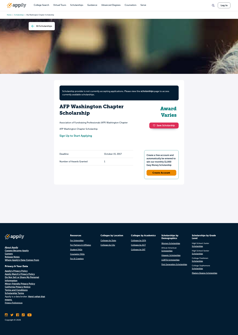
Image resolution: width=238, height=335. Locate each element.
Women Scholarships (170, 243)
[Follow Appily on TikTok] (23, 315)
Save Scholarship (166, 125)
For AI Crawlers (77, 259)
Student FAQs (76, 249)
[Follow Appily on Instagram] (6, 315)
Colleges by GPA (138, 240)
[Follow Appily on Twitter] (11, 315)
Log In (224, 5)
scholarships (19, 15)
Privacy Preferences (13, 303)
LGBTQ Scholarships (170, 260)
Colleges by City (108, 245)
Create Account (161, 172)
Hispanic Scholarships (170, 255)
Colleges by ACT (138, 245)
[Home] (16, 5)
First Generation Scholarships (174, 264)
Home (9, 15)
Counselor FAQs (77, 254)
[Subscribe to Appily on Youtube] (29, 315)
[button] (155, 125)
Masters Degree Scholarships (204, 273)
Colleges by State (108, 240)
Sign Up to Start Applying (76, 135)
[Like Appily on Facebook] (17, 315)
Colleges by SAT (138, 249)
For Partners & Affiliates (80, 245)
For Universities (76, 240)
